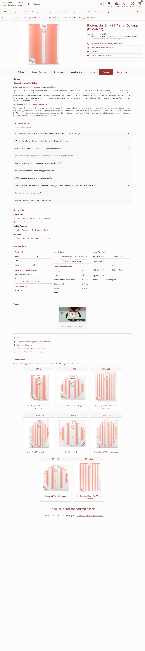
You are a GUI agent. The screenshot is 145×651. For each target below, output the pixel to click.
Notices (21, 72)
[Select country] (28, 4)
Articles (106, 72)
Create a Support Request (90, 515)
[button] (125, 4)
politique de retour (49, 98)
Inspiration (110, 11)
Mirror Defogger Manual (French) (30, 222)
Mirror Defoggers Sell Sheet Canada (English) (34, 238)
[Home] (5, 4)
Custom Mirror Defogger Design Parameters (34, 341)
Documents (58, 72)
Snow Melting (30, 11)
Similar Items (122, 72)
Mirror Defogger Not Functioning (29, 352)
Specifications (76, 72)
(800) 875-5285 (16, 5)
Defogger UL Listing (24, 345)
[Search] (101, 4)
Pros (139, 11)
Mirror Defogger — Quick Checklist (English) (33, 230)
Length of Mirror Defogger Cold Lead (31, 348)
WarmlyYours (15, 2)
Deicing (48, 11)
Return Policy (84, 113)
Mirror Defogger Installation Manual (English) (34, 218)
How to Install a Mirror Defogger (72, 326)
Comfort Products (89, 11)
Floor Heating (10, 11)
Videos (92, 72)
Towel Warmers (66, 11)
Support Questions (39, 72)
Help (126, 11)
